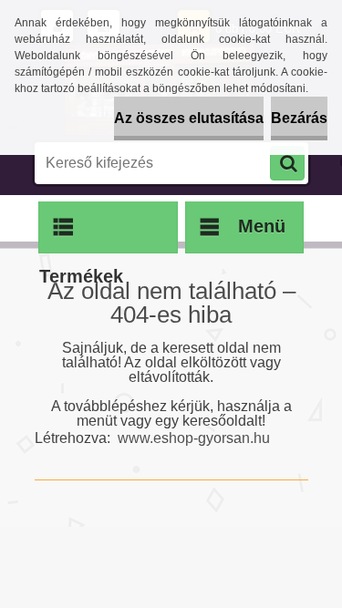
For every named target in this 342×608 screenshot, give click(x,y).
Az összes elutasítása (189, 118)
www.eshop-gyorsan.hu (194, 438)
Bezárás (299, 118)
